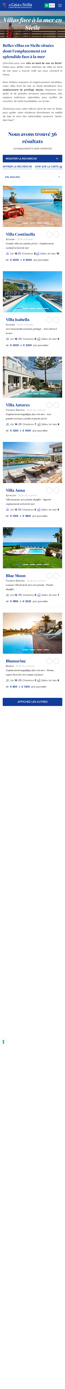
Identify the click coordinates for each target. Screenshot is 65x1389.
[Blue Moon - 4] (46, 564)
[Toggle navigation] (60, 5)
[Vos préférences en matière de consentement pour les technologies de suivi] (3, 1041)
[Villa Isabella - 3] (39, 308)
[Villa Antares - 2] (36, 393)
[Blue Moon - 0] (18, 564)
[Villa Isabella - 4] (46, 308)
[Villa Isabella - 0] (18, 308)
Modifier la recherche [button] (21, 158)
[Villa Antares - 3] (43, 393)
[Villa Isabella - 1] (25, 308)
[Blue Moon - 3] (39, 564)
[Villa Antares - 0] (22, 393)
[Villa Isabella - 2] (32, 308)
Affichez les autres (32, 702)
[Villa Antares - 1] (29, 393)
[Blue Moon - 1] (25, 564)
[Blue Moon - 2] (32, 564)
